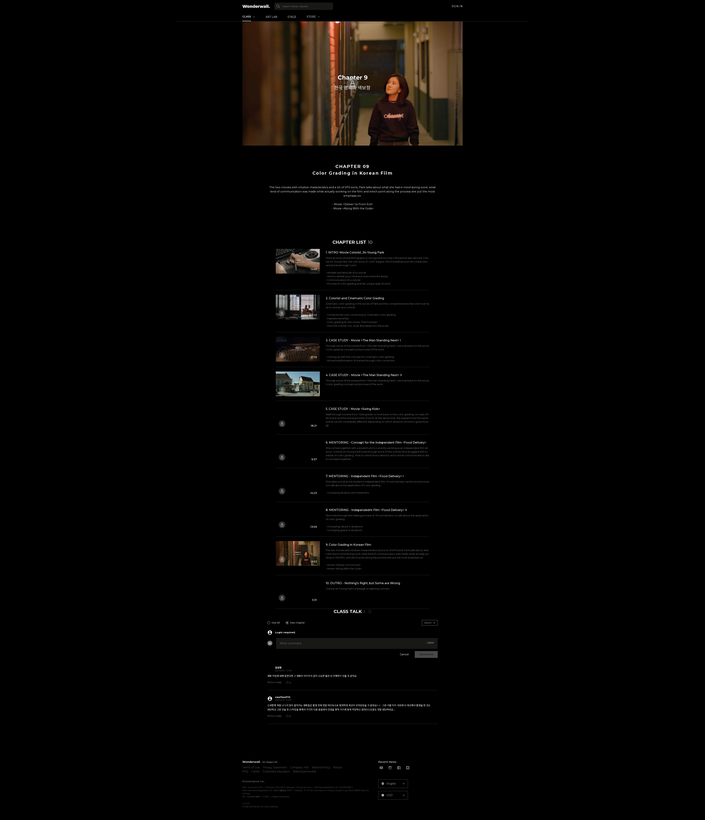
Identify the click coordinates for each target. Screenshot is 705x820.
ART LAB (271, 17)
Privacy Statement (275, 767)
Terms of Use (251, 767)
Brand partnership (304, 771)
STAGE (292, 17)
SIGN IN (457, 6)
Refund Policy (321, 767)
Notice (337, 767)
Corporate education (276, 771)
